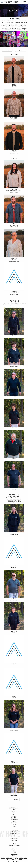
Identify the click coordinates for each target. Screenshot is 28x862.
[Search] (21, 2)
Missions (14, 824)
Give (14, 826)
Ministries (14, 821)
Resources (14, 823)
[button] (26, 45)
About (14, 812)
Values (14, 852)
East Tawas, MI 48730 (14, 835)
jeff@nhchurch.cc (14, 86)
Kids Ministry (14, 816)
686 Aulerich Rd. (14, 833)
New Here (14, 811)
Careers (14, 855)
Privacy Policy (14, 854)
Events (14, 814)
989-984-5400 (14, 840)
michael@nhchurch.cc (14, 119)
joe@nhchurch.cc (14, 226)
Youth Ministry (14, 817)
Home (14, 809)
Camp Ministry (14, 819)
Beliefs (14, 850)
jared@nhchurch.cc (13, 153)
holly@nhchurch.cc (14, 294)
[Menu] (25, 2)
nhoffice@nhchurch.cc (14, 192)
